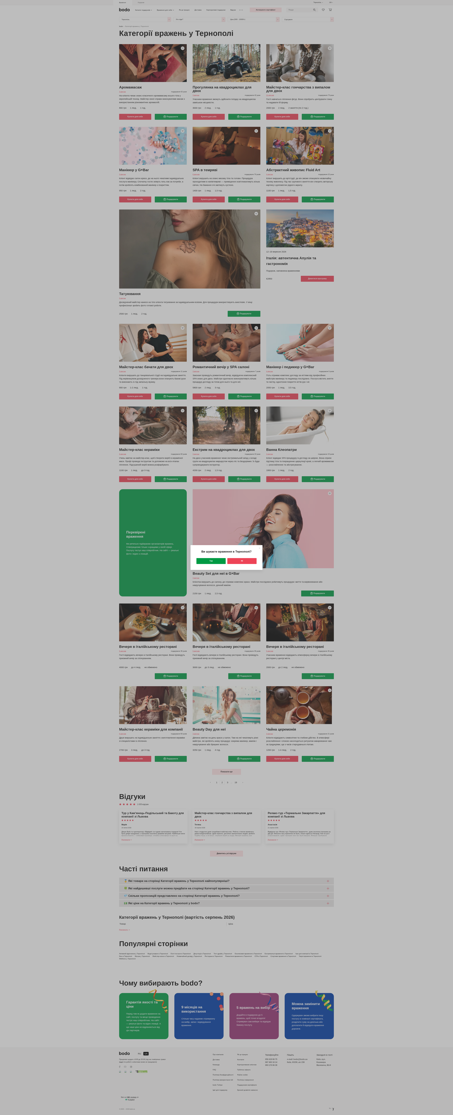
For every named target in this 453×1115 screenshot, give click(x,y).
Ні (242, 561)
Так (211, 561)
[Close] (259, 548)
